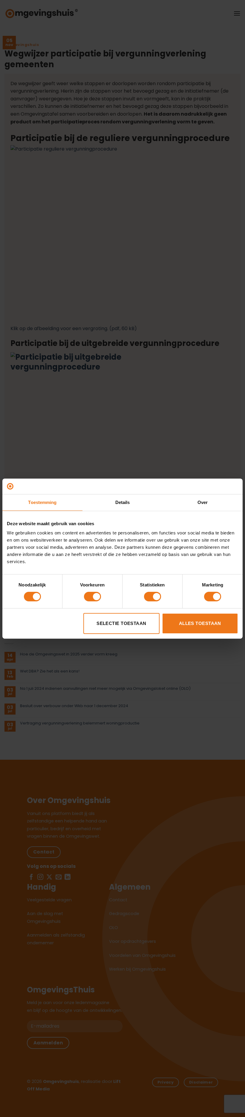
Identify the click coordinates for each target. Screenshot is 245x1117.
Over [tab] (202, 502)
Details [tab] (122, 502)
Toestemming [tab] (42, 502)
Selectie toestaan (121, 623)
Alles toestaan (200, 623)
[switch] (92, 596)
